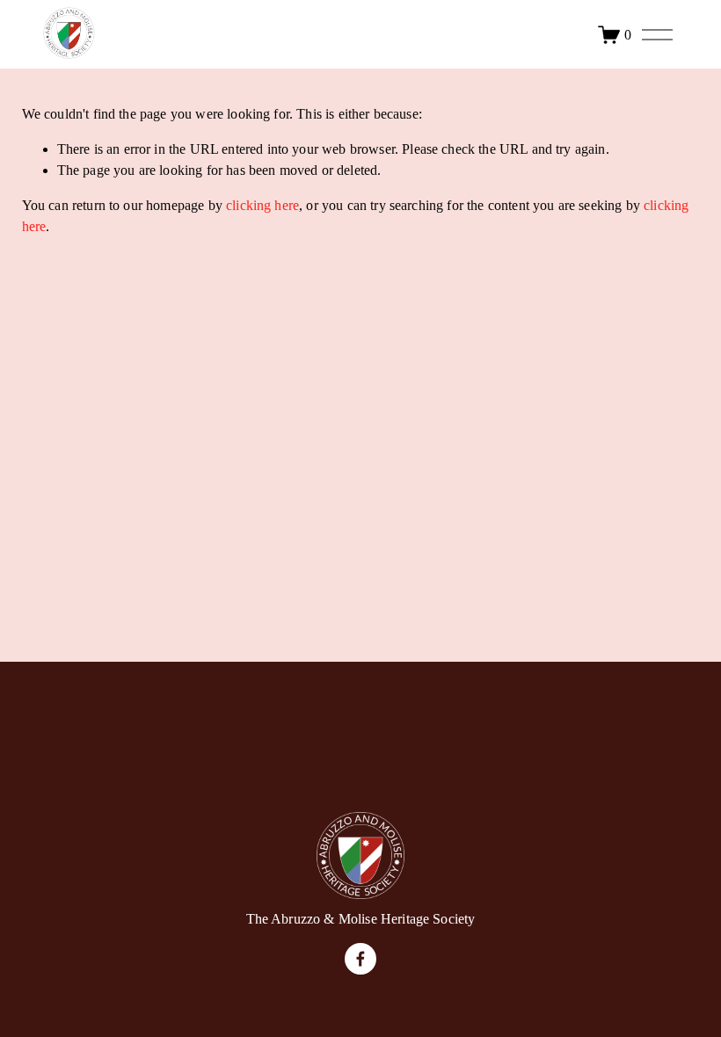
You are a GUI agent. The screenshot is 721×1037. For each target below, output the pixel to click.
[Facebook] (360, 959)
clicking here (262, 205)
